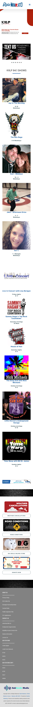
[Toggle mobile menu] (30, 4)
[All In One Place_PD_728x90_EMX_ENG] (16, 481)
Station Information (7, 634)
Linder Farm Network (7, 649)
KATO (3, 659)
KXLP (3, 675)
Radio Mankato (23, 693)
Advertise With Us (6, 623)
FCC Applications (6, 615)
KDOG (3, 656)
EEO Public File (6, 601)
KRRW (4, 678)
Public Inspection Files (7, 611)
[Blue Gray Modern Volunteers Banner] (16, 20)
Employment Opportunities (9, 627)
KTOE (3, 652)
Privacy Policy (5, 597)
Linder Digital (5, 645)
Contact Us (5, 637)
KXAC (3, 667)
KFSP (3, 671)
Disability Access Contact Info (9, 630)
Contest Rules (5, 608)
